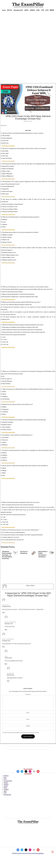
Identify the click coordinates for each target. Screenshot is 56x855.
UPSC (29, 130)
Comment (28, 694)
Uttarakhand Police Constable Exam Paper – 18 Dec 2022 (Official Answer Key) (7, 555)
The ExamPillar (39, 853)
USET (5, 791)
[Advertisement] (28, 25)
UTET (5, 793)
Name (28, 712)
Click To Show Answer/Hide (8, 145)
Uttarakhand (7, 794)
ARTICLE (6, 775)
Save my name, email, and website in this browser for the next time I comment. (21, 732)
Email (28, 719)
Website (28, 725)
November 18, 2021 (6, 606)
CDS (26, 130)
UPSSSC (6, 789)
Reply (3, 612)
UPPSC (6, 786)
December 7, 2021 (9, 623)
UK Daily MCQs (8, 781)
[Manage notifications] (52, 852)
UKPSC (6, 782)
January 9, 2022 (8, 657)
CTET (5, 779)
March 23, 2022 (10, 674)
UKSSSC (6, 784)
